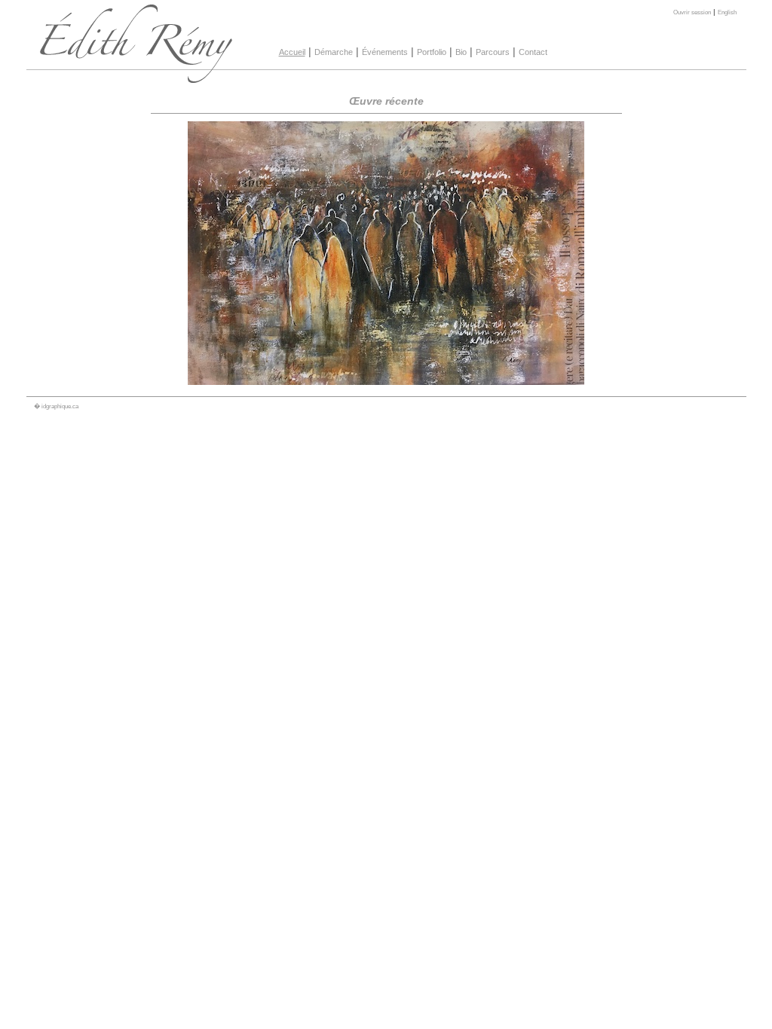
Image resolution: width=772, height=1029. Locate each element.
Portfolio (431, 51)
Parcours (493, 51)
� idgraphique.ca (56, 406)
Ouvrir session (692, 12)
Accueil (292, 51)
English (727, 12)
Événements (385, 51)
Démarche (333, 51)
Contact (533, 51)
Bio (461, 51)
